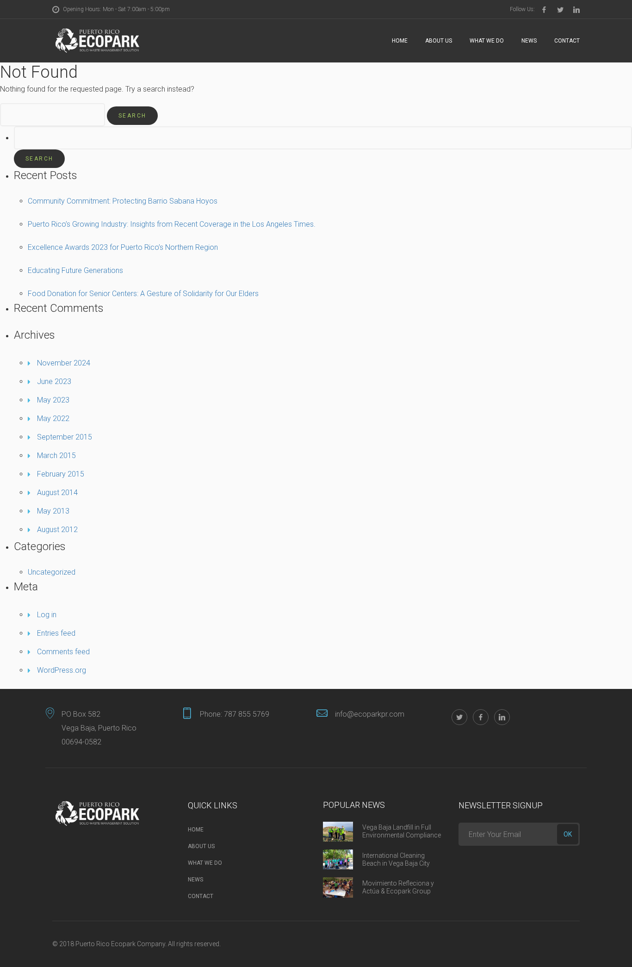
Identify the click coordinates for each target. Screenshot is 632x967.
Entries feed (56, 633)
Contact (567, 40)
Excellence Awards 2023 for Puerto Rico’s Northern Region (123, 247)
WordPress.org (61, 670)
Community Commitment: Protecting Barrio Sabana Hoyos (122, 201)
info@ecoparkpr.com (369, 714)
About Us (438, 40)
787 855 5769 (246, 714)
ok (568, 834)
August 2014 (57, 492)
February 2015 (60, 474)
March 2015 (56, 455)
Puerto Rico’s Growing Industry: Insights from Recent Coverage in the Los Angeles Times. (172, 224)
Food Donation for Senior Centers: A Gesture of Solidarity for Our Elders (143, 293)
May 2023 (53, 400)
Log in (46, 614)
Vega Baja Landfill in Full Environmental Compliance (401, 831)
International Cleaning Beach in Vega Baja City (396, 859)
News (529, 40)
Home (400, 40)
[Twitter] (560, 9)
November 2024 (63, 363)
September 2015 (64, 437)
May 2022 (53, 418)
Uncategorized (51, 572)
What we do (487, 40)
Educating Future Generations (75, 270)
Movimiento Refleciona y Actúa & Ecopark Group (398, 887)
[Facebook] (544, 9)
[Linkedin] (576, 9)
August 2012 (57, 529)
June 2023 (54, 381)
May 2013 (53, 511)
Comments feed (63, 651)
